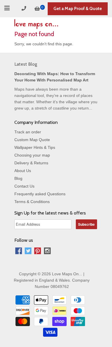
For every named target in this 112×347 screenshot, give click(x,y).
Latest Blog (25, 64)
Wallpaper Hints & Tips (34, 147)
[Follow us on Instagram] (47, 251)
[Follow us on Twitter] (28, 251)
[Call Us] (25, 8)
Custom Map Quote (32, 139)
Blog (18, 178)
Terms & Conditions (32, 201)
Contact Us (24, 186)
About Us (22, 170)
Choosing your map (32, 155)
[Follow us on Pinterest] (37, 251)
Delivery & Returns (31, 163)
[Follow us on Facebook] (18, 251)
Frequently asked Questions (39, 194)
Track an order (27, 132)
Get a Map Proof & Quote (77, 8)
